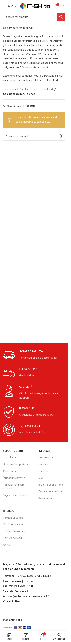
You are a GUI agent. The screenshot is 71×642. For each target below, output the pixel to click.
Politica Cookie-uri (14, 531)
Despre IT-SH (45, 457)
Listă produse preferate (17, 464)
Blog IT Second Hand (50, 485)
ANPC (6, 545)
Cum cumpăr (10, 471)
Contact (43, 464)
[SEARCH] (61, 17)
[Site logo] (35, 6)
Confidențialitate (13, 524)
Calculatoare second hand (37, 90)
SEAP (41, 478)
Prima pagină (10, 90)
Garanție (43, 471)
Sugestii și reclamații (15, 495)
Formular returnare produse (14, 487)
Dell (32, 106)
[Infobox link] (64, 6)
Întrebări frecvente (14, 478)
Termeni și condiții (13, 518)
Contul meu (10, 457)
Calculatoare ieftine (50, 491)
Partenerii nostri (47, 498)
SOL (5, 551)
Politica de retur (12, 538)
